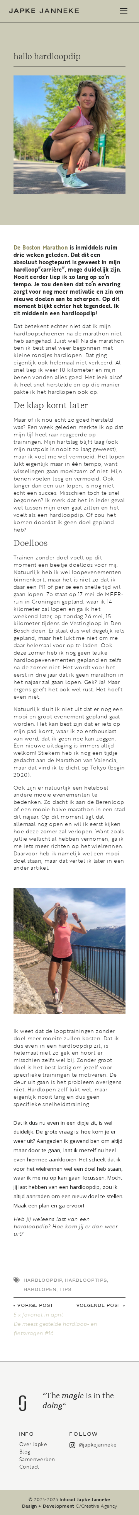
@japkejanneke (98, 1444)
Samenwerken (37, 1459)
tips (65, 1290)
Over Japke (33, 1444)
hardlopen (40, 1290)
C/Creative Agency (96, 1505)
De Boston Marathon (41, 247)
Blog (25, 1451)
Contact (29, 1467)
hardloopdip (43, 1280)
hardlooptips (86, 1280)
